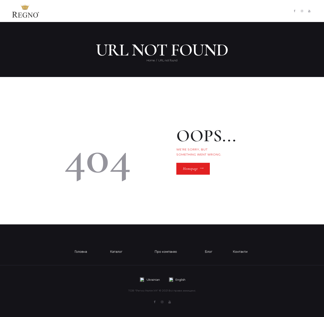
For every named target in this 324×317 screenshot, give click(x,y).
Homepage (190, 169)
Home (151, 60)
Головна (80, 252)
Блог (208, 252)
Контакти (240, 252)
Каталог (116, 252)
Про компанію (166, 252)
